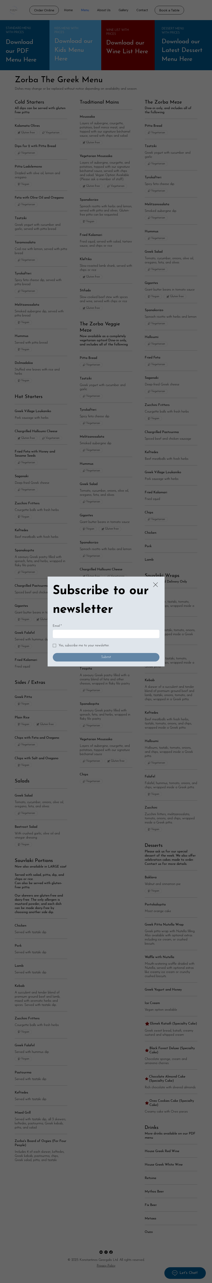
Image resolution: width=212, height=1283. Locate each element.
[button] (155, 584)
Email (57, 626)
